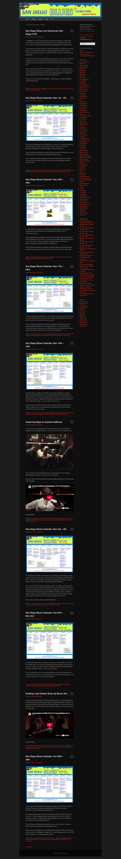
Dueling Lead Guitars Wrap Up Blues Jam (46, 693)
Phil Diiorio (83, 166)
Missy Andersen (84, 159)
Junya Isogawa (83, 129)
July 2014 (82, 310)
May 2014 (82, 314)
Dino (81, 100)
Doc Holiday (83, 102)
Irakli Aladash (83, 110)
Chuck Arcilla (83, 91)
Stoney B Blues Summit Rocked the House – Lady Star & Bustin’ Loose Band (87, 285)
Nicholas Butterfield (85, 161)
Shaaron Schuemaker (85, 180)
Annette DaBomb (43, 518)
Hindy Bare (83, 109)
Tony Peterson (68, 518)
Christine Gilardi (84, 89)
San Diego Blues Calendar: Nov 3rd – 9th (46, 529)
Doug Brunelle (83, 103)
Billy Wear (32, 745)
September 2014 (84, 307)
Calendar (33, 19)
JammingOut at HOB (85, 115)
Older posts (29, 847)
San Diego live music (58, 171)
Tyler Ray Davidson (85, 197)
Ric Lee (82, 171)
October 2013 (83, 326)
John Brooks (83, 119)
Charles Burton (84, 84)
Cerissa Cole (83, 82)
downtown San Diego (58, 88)
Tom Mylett (83, 190)
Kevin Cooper (52, 745)
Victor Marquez (84, 202)
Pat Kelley (82, 162)
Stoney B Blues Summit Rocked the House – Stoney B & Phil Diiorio (87, 290)
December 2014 (84, 301)
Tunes (46, 19)
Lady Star (82, 136)
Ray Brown (82, 168)
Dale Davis (82, 93)
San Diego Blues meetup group (87, 55)
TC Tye (81, 188)
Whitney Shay (83, 209)
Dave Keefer (83, 95)
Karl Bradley (83, 133)
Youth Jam (82, 215)
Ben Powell (83, 69)
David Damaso (83, 96)
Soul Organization (84, 183)
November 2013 (84, 324)
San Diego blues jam (48, 171)
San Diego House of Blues (63, 747)
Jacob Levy (83, 114)
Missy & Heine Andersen (86, 157)
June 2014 (82, 312)
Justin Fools (45, 745)
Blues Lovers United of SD (86, 52)
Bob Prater (82, 77)
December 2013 (84, 322)
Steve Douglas (83, 185)
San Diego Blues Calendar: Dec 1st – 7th (46, 97)
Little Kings (83, 149)
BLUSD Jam (83, 75)
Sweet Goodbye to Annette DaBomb (44, 421)
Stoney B (82, 187)
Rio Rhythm (83, 175)
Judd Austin (83, 128)
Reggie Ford (83, 169)
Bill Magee (82, 70)
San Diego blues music (35, 88)
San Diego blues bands (37, 171)
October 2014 (83, 305)
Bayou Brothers (84, 67)
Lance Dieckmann (84, 140)
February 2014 (83, 319)
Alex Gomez (83, 63)
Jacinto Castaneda (84, 112)
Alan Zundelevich (34, 518)
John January (83, 122)
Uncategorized (83, 199)
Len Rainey (83, 145)
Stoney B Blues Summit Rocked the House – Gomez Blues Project (87, 279)
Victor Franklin (83, 201)
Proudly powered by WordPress (60, 853)
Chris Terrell (83, 88)
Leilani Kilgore (83, 143)
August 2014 (83, 308)
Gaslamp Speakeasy (42, 520)
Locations (40, 19)
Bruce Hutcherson (84, 79)
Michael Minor (83, 152)
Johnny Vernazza (84, 124)
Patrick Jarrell (83, 164)
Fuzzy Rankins (38, 745)
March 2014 (83, 317)
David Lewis (83, 98)
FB (51, 19)
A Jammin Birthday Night (86, 264)
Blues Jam (32, 838)
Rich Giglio (83, 173)
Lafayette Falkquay (60, 745)
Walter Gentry (83, 206)
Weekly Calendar (45, 170)
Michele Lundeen (84, 154)
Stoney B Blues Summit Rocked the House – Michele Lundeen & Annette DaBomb (87, 274)
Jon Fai (82, 126)
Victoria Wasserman (85, 204)
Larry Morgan (83, 142)
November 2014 (84, 303)
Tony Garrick (83, 194)
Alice (41, 37)
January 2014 (83, 321)
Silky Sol (82, 182)
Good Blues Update (84, 54)
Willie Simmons (84, 213)
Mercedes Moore (84, 150)
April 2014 (82, 315)
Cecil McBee (50, 518)
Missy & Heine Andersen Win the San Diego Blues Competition (87, 257)
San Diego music (57, 414)
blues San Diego (49, 88)
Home (27, 19)
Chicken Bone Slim (85, 86)
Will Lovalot (83, 211)
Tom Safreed (83, 192)
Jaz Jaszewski (83, 117)
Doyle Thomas (83, 105)
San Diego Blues (67, 88)
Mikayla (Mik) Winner (85, 155)
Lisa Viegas (83, 147)
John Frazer (83, 121)
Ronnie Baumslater (85, 176)
